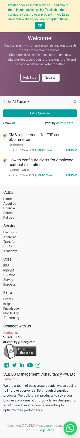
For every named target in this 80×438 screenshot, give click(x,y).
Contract (14, 170)
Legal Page (46, 430)
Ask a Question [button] (40, 113)
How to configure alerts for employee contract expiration (41, 162)
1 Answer (71, 149)
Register (51, 77)
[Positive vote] (10, 150)
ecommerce (16, 144)
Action (25, 170)
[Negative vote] (16, 150)
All (14, 123)
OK (40, 25)
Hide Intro (30, 77)
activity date (65, 123)
